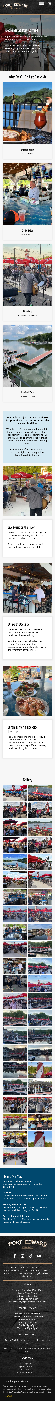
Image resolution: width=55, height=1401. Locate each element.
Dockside (29, 1270)
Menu (22, 1267)
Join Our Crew (25, 1273)
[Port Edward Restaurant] (15, 9)
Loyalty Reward (42, 1273)
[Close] (52, 1379)
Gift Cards (26, 1276)
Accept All (7, 1396)
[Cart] (49, 3)
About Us (8, 1273)
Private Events (43, 1270)
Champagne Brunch (12, 1270)
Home (14, 1267)
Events (35, 1267)
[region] (27, 1389)
